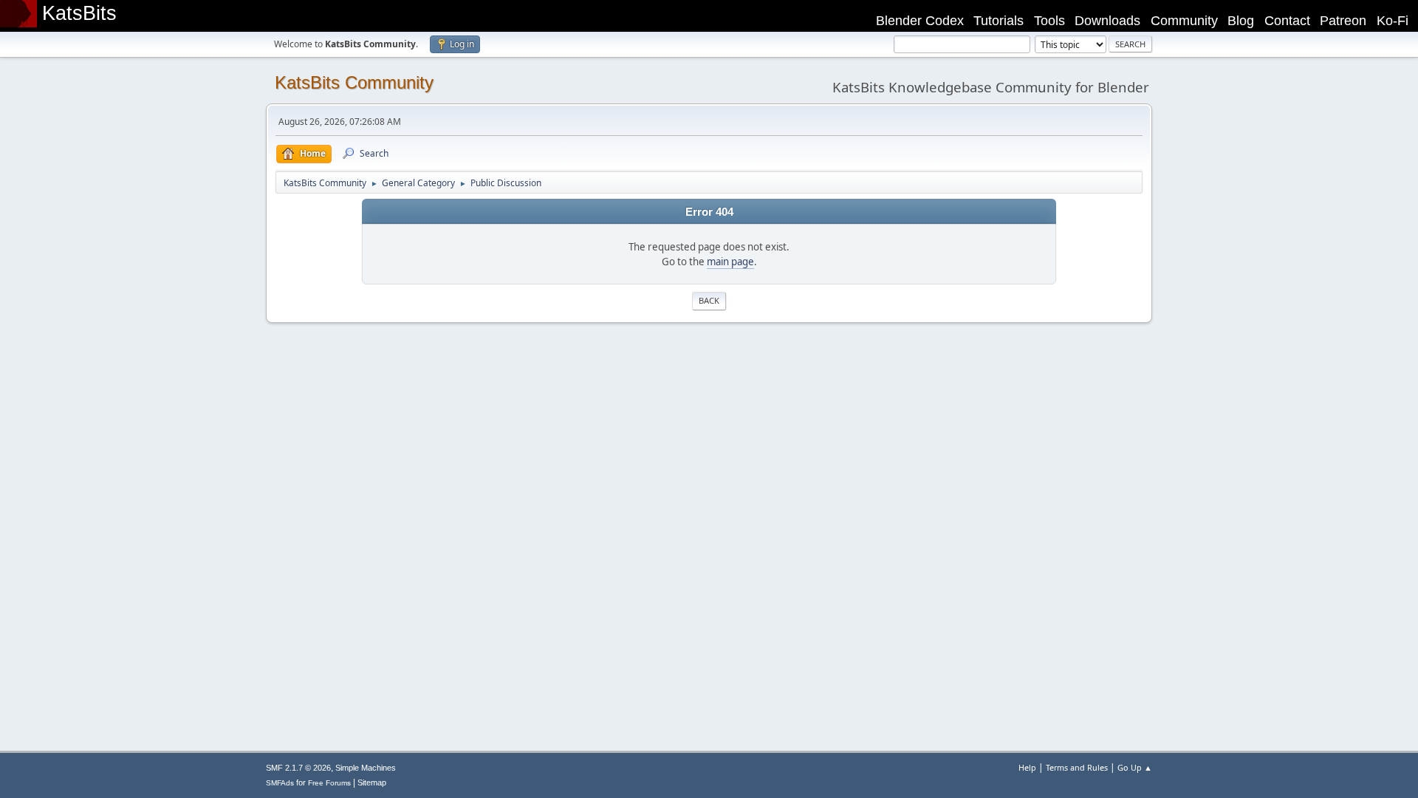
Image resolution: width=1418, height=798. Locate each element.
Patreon (1343, 20)
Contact (1287, 20)
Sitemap (371, 782)
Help (1027, 767)
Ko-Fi (1392, 20)
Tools (1049, 20)
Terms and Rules (1077, 767)
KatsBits (79, 13)
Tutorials (998, 20)
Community (1184, 20)
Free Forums (329, 783)
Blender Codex (920, 20)
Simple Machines (365, 767)
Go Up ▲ (1134, 767)
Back (709, 300)
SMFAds (280, 783)
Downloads (1107, 20)
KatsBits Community (354, 82)
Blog (1240, 20)
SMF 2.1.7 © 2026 (298, 767)
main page (730, 261)
